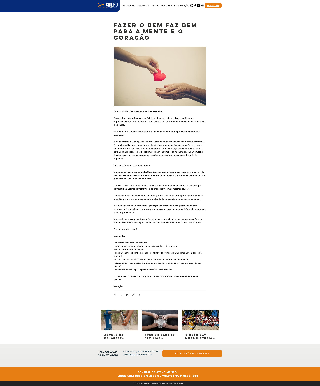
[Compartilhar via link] (133, 295)
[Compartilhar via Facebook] (115, 295)
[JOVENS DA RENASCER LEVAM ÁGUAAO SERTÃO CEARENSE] (119, 320)
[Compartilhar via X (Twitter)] (121, 295)
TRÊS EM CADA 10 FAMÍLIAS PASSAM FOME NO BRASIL (160, 336)
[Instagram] (191, 5)
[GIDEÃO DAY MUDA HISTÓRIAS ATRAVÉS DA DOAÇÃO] (200, 320)
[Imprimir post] (139, 295)
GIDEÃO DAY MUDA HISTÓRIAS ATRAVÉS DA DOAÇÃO (200, 336)
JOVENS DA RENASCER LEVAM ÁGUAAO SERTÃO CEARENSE (117, 336)
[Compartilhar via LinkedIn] (127, 295)
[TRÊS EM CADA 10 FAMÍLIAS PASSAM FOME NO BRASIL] (160, 320)
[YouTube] (202, 5)
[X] (198, 5)
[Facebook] (195, 5)
